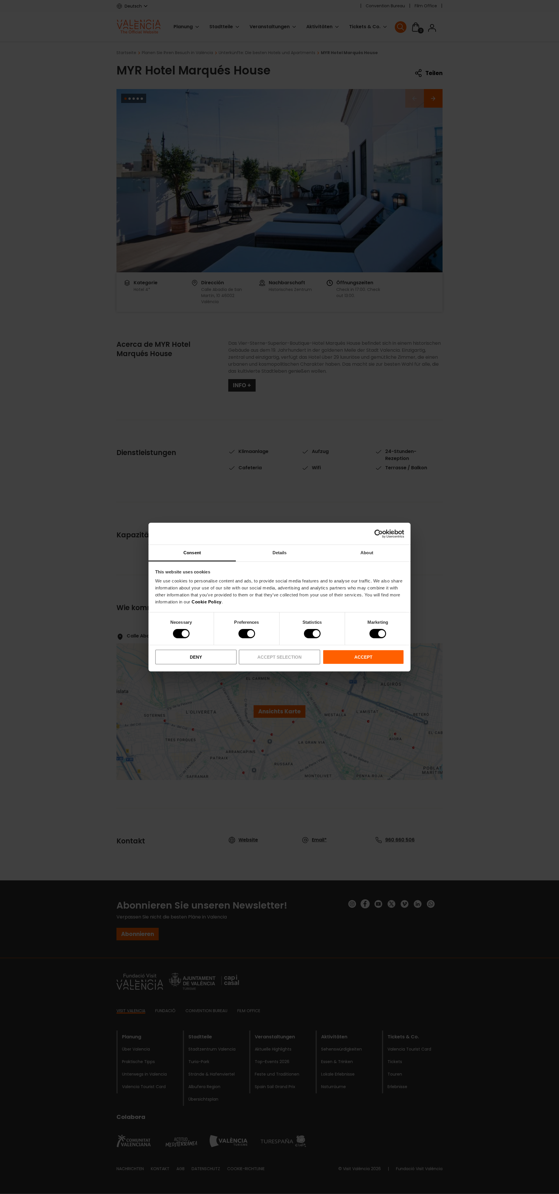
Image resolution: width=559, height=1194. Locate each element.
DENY (196, 657)
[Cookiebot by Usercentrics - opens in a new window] (378, 533)
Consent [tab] (192, 552)
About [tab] (366, 552)
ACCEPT (363, 657)
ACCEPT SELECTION (279, 657)
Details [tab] (280, 552)
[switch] (246, 633)
